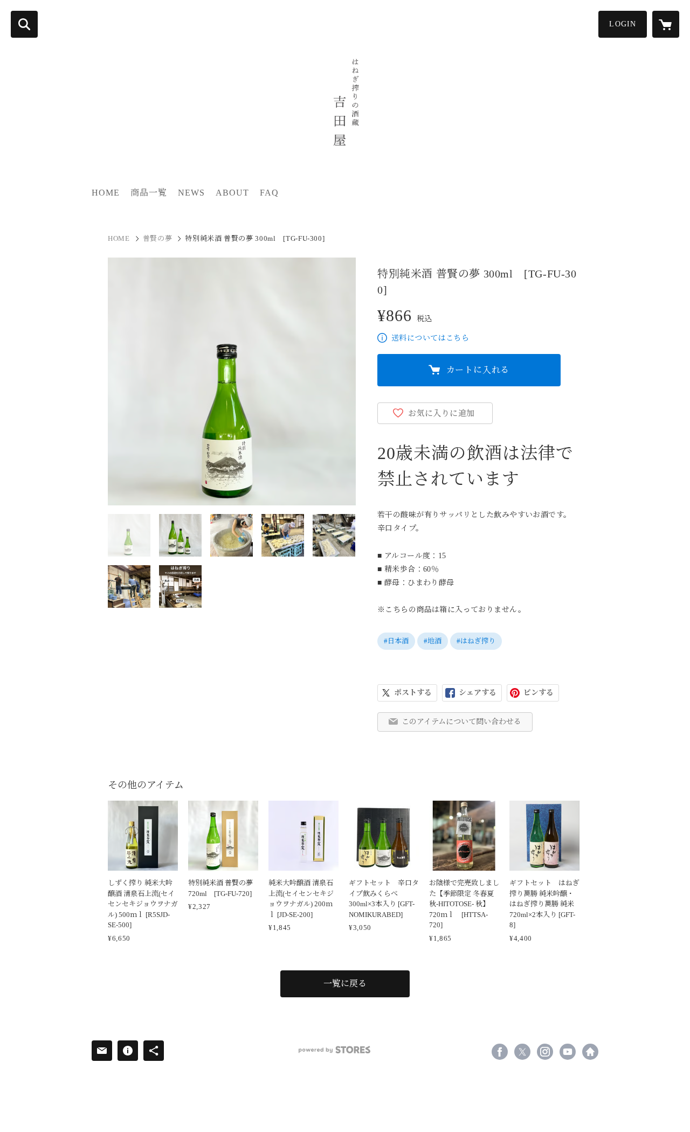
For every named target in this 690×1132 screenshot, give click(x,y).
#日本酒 (396, 641)
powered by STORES (334, 1050)
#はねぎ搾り (476, 641)
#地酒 (432, 641)
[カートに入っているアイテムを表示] (665, 24)
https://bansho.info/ (590, 1052)
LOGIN (622, 24)
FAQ (269, 192)
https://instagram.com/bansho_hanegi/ (545, 1052)
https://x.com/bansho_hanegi (522, 1052)
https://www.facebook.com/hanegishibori (500, 1052)
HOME (106, 192)
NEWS (191, 192)
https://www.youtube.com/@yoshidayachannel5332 (568, 1052)
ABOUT (232, 192)
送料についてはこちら (430, 338)
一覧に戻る (345, 983)
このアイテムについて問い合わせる (461, 722)
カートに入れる (478, 369)
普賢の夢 (157, 238)
